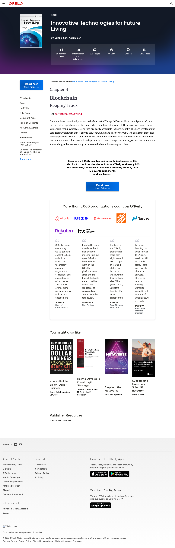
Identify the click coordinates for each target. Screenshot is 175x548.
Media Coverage (11, 477)
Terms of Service (10, 541)
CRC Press (145, 53)
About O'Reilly (11, 459)
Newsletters (41, 468)
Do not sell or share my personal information (22, 532)
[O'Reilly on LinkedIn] (15, 444)
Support (40, 459)
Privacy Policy (42, 473)
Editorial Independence (43, 541)
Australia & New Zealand (15, 508)
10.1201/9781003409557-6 (68, 114)
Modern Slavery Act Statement (68, 541)
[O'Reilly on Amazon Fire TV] (100, 507)
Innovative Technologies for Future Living (93, 81)
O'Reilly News (9, 473)
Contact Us (40, 464)
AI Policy (39, 477)
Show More (25, 159)
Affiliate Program (11, 485)
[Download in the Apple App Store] (99, 476)
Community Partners (13, 481)
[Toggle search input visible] (171, 3)
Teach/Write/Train (12, 464)
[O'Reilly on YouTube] (20, 444)
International (11, 503)
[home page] (16, 3)
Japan (6, 513)
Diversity (7, 490)
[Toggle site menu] (3, 3)
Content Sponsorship (13, 494)
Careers (7, 468)
